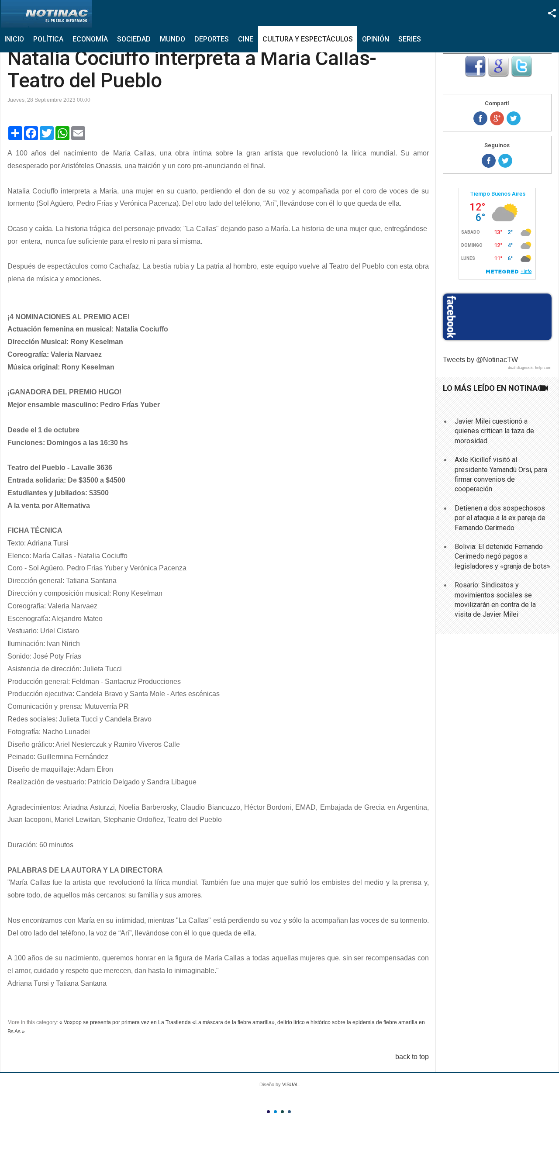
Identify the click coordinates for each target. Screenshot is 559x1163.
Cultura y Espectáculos (307, 39)
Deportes (211, 39)
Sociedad (134, 39)
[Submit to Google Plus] (498, 74)
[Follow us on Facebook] (489, 161)
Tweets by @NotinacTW (480, 359)
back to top (412, 1056)
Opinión (375, 39)
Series (409, 39)
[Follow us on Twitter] (505, 161)
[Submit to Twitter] (521, 74)
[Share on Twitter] (514, 118)
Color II (275, 1111)
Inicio (14, 39)
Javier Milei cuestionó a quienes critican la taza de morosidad (494, 431)
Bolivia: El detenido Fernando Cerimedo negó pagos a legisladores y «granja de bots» (502, 556)
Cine (245, 39)
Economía (90, 39)
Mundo (172, 39)
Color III (282, 1111)
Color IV (289, 1111)
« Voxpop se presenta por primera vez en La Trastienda (125, 1022)
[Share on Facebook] (480, 118)
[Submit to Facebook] (475, 74)
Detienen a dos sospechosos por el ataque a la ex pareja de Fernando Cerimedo (500, 518)
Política (48, 39)
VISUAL (290, 1084)
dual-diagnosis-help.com (530, 368)
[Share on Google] (497, 118)
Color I (268, 1111)
